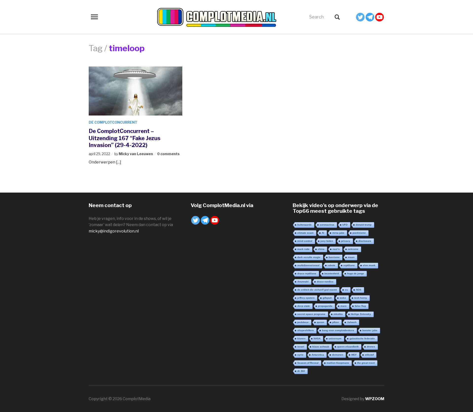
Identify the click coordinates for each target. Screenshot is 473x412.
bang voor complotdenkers (338, 330)
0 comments (168, 154)
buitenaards (304, 224)
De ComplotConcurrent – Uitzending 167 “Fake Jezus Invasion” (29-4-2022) (124, 138)
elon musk (369, 265)
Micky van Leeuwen (136, 154)
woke (343, 298)
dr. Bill (301, 371)
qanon (320, 322)
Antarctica (318, 354)
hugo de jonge (355, 273)
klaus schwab (320, 346)
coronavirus (327, 224)
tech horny (360, 298)
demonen (337, 354)
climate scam (305, 232)
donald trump (364, 224)
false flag (360, 306)
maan (351, 257)
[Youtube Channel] (379, 17)
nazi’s (336, 249)
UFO (345, 224)
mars (343, 306)
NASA (317, 338)
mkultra (338, 314)
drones (371, 346)
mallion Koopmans (338, 363)
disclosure (364, 241)
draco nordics (325, 281)
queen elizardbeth (348, 346)
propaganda (325, 306)
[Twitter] (360, 17)
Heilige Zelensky (361, 314)
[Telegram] (370, 17)
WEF (354, 354)
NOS (358, 289)
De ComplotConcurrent (113, 122)
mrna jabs (338, 232)
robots (331, 265)
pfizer (335, 322)
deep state (303, 306)
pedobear (303, 322)
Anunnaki (303, 281)
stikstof (369, 354)
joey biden (327, 241)
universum (335, 338)
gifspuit (327, 298)
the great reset (366, 363)
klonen (301, 338)
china (321, 249)
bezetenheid (331, 273)
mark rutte (303, 249)
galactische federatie (362, 338)
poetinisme (359, 232)
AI (323, 232)
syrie (300, 354)
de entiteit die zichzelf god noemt (317, 289)
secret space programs (311, 314)
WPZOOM (374, 398)
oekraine (353, 249)
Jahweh (351, 322)
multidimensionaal (308, 265)
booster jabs (369, 330)
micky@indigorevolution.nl (114, 231)
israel (300, 346)
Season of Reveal (308, 363)
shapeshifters (305, 330)
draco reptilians (306, 273)
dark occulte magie (309, 257)
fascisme (334, 257)
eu (346, 289)
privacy (345, 241)
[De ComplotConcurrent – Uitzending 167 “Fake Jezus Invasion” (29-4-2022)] (135, 90)
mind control (304, 241)
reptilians (349, 265)
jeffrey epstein (306, 298)
